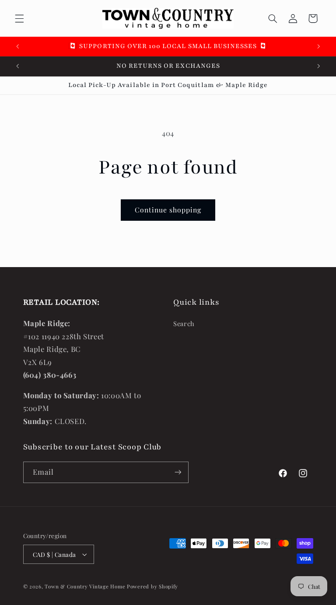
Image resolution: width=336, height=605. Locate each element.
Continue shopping (168, 209)
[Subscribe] (178, 472)
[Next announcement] (318, 46)
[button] (19, 18)
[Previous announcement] (17, 46)
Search (184, 323)
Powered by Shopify (152, 586)
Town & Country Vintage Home (85, 586)
